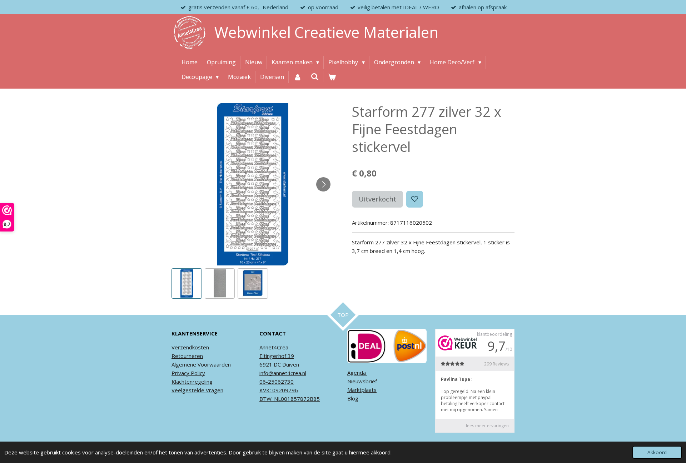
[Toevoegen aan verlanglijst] (414, 199)
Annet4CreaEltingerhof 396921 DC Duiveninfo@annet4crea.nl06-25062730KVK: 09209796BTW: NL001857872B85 (289, 373)
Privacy (180, 373)
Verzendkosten (190, 347)
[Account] (297, 77)
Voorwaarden (213, 364)
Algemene (184, 364)
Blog (352, 398)
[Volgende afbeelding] (323, 184)
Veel (177, 390)
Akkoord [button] (657, 452)
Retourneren (187, 355)
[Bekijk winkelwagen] (331, 77)
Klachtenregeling (192, 381)
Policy (197, 373)
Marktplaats (362, 389)
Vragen (213, 390)
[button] (187, 283)
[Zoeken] (314, 76)
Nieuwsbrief (362, 381)
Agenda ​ (357, 372)
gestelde (193, 390)
